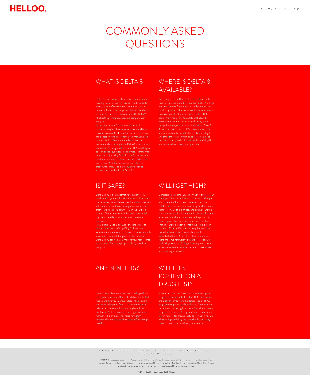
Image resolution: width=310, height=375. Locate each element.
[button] (298, 8)
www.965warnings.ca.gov (162, 354)
